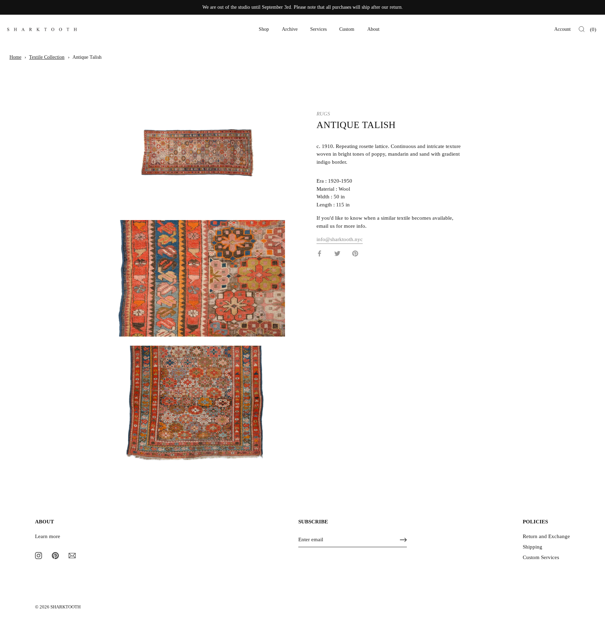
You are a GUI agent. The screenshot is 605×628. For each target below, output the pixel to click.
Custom (346, 29)
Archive (290, 29)
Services (318, 29)
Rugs (323, 114)
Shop (264, 29)
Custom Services (541, 557)
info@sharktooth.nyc (340, 239)
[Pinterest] (55, 555)
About (373, 29)
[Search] (581, 29)
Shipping (532, 547)
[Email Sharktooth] (72, 555)
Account (562, 29)
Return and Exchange (546, 536)
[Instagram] (38, 555)
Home (15, 57)
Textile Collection (46, 57)
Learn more (47, 536)
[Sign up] (403, 539)
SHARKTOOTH (65, 607)
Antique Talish (87, 57)
